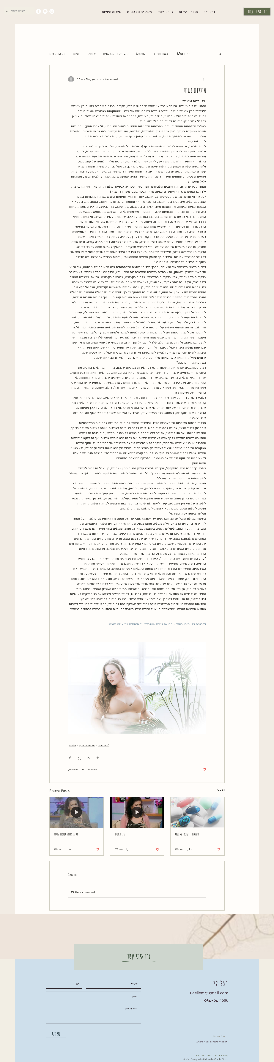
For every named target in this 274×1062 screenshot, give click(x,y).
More (181, 54)
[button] (139, 12)
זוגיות (77, 54)
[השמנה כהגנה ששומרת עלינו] (76, 812)
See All (221, 790)
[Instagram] (51, 11)
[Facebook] (38, 11)
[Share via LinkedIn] (88, 758)
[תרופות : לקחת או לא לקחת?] (197, 812)
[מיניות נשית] (137, 812)
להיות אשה (103, 745)
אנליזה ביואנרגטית (115, 54)
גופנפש (140, 54)
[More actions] (203, 79)
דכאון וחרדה (161, 54)
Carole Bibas (220, 1059)
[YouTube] (45, 11)
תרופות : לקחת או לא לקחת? (187, 834)
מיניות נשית (120, 834)
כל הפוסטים (57, 54)
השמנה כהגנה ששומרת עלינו (66, 834)
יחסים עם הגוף (87, 745)
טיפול (92, 54)
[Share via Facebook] (70, 758)
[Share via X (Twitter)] (79, 758)
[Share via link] (97, 758)
